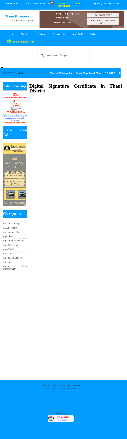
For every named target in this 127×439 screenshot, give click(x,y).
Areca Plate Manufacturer (15, 267)
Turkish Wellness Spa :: (58, 73)
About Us (26, 34)
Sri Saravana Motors (14, 163)
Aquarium (7, 262)
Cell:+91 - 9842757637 (63, 22)
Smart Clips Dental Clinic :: (85, 73)
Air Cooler (8, 253)
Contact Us (59, 34)
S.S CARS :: (106, 73)
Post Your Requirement (69, 4)
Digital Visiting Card (23, 41)
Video (93, 34)
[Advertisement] (15, 323)
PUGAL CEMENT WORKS (63, 13)
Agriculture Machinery (13, 240)
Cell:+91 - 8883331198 (14, 203)
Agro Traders (9, 249)
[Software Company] (61, 421)
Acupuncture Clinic (12, 232)
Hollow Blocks (63, 17)
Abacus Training (11, 223)
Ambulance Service (12, 258)
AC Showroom (10, 228)
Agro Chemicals (10, 245)
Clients (41, 34)
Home (10, 34)
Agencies (7, 236)
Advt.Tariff (77, 34)
